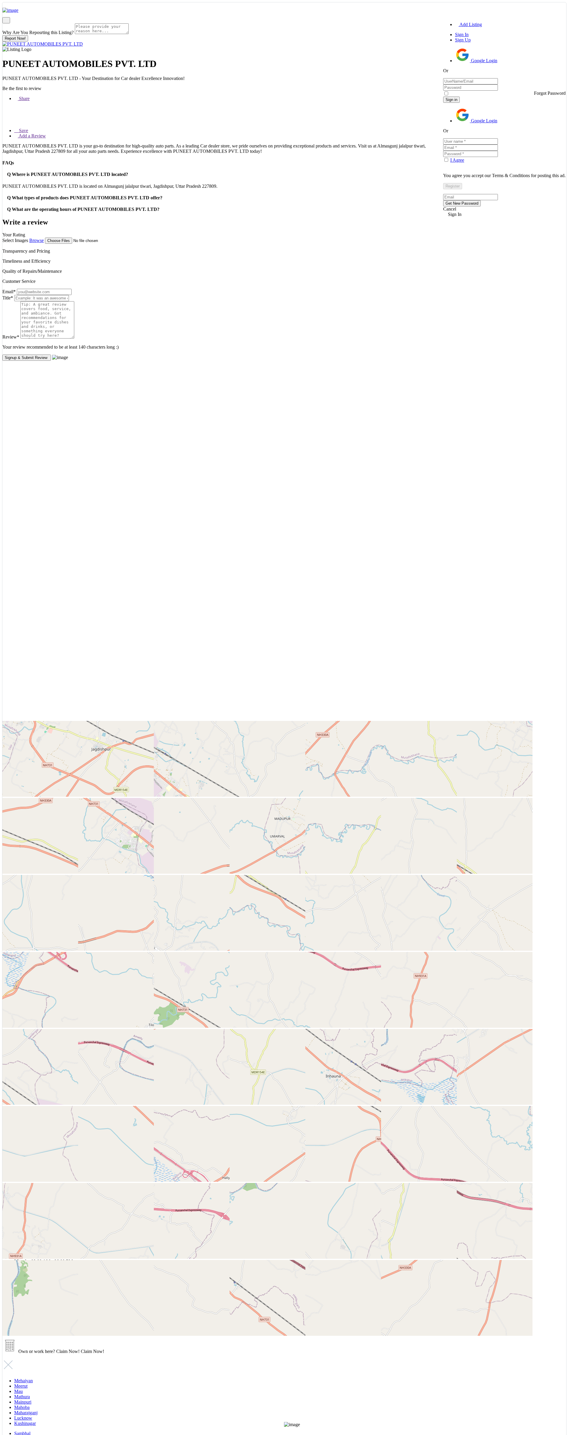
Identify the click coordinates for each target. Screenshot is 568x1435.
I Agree (457, 160)
